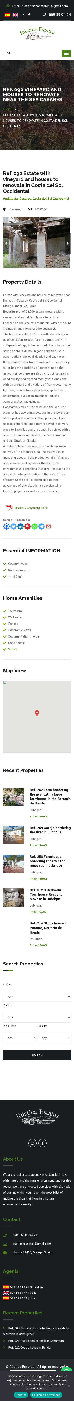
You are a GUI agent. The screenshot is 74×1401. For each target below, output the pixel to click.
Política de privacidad (46, 1394)
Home (7, 109)
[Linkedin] (20, 526)
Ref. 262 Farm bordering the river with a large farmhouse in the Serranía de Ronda (50, 797)
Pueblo (7, 1005)
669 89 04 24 (18, 1287)
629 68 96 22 (18, 1298)
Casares (25, 198)
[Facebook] (29, 15)
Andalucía (10, 198)
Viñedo (12, 649)
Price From (9, 1026)
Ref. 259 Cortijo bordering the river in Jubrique (50, 830)
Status (7, 984)
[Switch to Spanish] (7, 15)
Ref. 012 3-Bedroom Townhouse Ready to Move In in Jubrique (46, 894)
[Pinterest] (27, 526)
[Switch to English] (15, 15)
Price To (42, 1026)
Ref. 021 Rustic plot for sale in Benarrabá (36, 1341)
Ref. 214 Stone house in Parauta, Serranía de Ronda (48, 928)
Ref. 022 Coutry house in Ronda (29, 1348)
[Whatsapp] (34, 526)
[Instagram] (24, 15)
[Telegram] (41, 526)
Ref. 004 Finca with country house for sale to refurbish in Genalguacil (36, 1331)
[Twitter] (13, 526)
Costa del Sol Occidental (51, 198)
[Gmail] (48, 526)
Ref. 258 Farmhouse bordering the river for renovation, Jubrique (47, 861)
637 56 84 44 (18, 1293)
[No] (69, 1386)
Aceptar (21, 1394)
